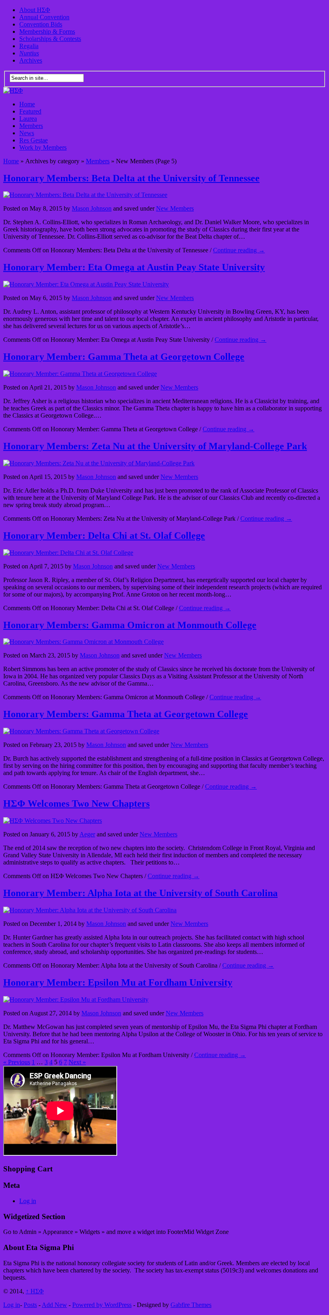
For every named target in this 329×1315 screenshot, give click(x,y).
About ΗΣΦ (34, 9)
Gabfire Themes (191, 1304)
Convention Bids (40, 24)
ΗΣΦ (35, 1291)
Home (27, 104)
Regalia (29, 46)
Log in (27, 1200)
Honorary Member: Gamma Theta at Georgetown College (123, 356)
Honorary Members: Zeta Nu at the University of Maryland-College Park (155, 446)
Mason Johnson (92, 208)
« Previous (16, 1062)
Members (31, 125)
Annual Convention (44, 17)
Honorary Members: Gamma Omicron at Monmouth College (129, 625)
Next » (77, 1062)
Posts (30, 1304)
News (26, 133)
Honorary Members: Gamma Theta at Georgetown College (125, 714)
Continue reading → (239, 250)
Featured (30, 111)
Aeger (87, 834)
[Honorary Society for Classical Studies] (13, 90)
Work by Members (43, 147)
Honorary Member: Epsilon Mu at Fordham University (117, 982)
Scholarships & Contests (50, 38)
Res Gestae (33, 140)
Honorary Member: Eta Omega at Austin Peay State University (134, 267)
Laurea (28, 118)
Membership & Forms (47, 31)
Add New (54, 1304)
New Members (175, 208)
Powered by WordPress (102, 1304)
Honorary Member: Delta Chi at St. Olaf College (104, 535)
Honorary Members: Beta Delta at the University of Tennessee (131, 178)
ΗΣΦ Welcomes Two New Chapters (76, 803)
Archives (30, 60)
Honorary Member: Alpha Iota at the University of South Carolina (140, 893)
